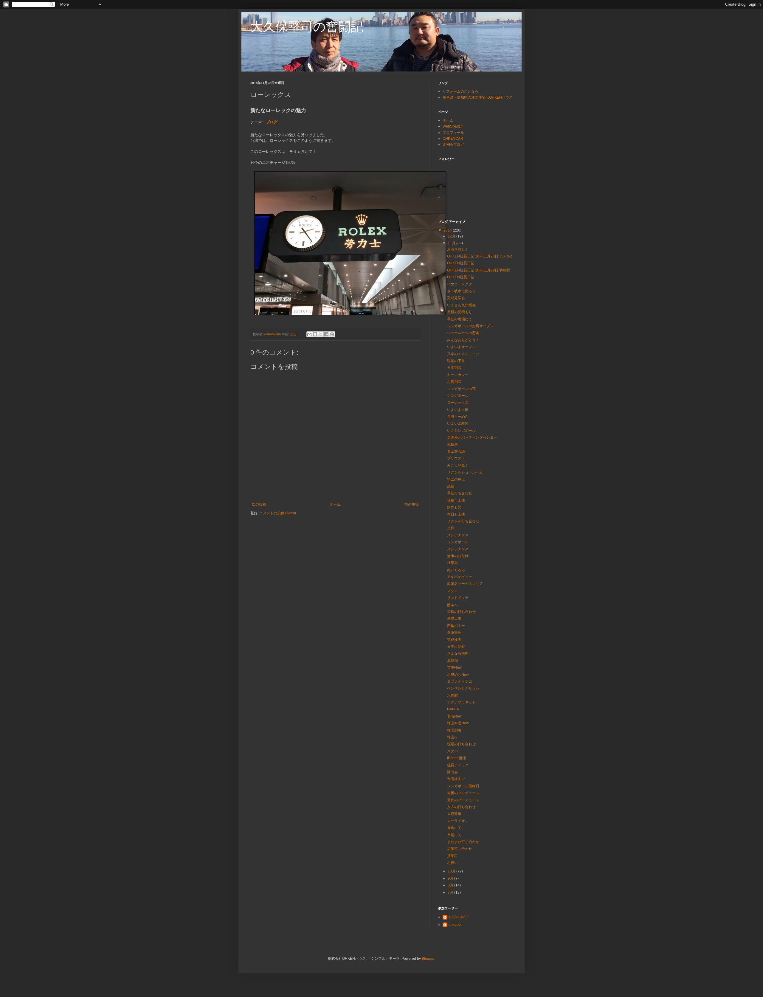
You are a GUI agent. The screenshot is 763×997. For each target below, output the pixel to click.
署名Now (454, 716)
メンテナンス (458, 535)
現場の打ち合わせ (461, 744)
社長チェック (458, 765)
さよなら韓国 (458, 653)
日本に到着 (456, 647)
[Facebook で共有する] (326, 334)
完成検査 (454, 640)
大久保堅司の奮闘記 (306, 27)
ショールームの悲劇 (463, 333)
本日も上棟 (456, 514)
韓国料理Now (458, 723)
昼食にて (454, 828)
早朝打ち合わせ (459, 493)
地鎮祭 (452, 444)
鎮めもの (454, 507)
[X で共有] (321, 334)
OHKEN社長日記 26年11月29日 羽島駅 (478, 270)
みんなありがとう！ (463, 340)
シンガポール (458, 396)
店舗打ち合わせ (459, 849)
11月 (452, 243)
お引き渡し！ (458, 249)
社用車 (452, 563)
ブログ (271, 122)
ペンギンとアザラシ (463, 688)
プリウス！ (456, 458)
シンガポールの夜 (461, 389)
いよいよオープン (461, 347)
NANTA (453, 709)
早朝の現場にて (459, 319)
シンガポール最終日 (463, 786)
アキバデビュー (459, 577)
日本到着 (454, 368)
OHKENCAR (453, 138)
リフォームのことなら (460, 91)
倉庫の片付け (458, 556)
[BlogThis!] (315, 334)
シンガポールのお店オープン (470, 326)
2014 (448, 230)
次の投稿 (259, 504)
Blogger (428, 958)
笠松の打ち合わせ (461, 612)
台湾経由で (456, 779)
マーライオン (458, 821)
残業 (450, 486)
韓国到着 (454, 730)
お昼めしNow (458, 675)
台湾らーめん (458, 416)
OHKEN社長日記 (460, 263)
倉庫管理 (454, 632)
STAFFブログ (453, 144)
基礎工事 (454, 618)
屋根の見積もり (459, 312)
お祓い (452, 863)
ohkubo (455, 925)
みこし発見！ (458, 465)
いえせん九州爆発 (461, 305)
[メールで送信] (309, 334)
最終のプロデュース (463, 800)
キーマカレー (458, 375)
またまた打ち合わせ (463, 842)
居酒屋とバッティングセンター (472, 437)
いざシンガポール (461, 430)
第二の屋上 (456, 479)
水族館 (452, 695)
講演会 (452, 772)
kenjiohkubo (459, 917)
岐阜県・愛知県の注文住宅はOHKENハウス (478, 97)
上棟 (450, 528)
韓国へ (452, 737)
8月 (451, 885)
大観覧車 (454, 814)
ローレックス (458, 402)
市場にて (454, 835)
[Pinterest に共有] (332, 334)
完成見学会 (456, 298)
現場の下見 (456, 361)
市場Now (454, 667)
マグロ (452, 591)
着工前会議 (456, 451)
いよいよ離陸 (458, 423)
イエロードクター (461, 284)
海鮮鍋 (452, 661)
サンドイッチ (458, 598)
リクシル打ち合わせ (463, 521)
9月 (451, 878)
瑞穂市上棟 (456, 500)
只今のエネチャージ (463, 354)
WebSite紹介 (453, 126)
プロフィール (453, 133)
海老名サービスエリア (465, 584)
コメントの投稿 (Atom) (277, 513)
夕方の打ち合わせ (461, 807)
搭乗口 (452, 856)
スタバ (452, 751)
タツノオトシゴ (459, 681)
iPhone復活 (456, 758)
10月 (452, 871)
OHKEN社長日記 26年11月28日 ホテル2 (479, 256)
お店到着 (454, 382)
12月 (452, 236)
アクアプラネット (461, 702)
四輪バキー (456, 626)
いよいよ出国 (458, 410)
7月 (451, 892)
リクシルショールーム (465, 472)
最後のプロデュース (463, 793)
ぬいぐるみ (456, 570)
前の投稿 (411, 504)
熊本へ (452, 605)
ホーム (335, 504)
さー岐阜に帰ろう (461, 291)
